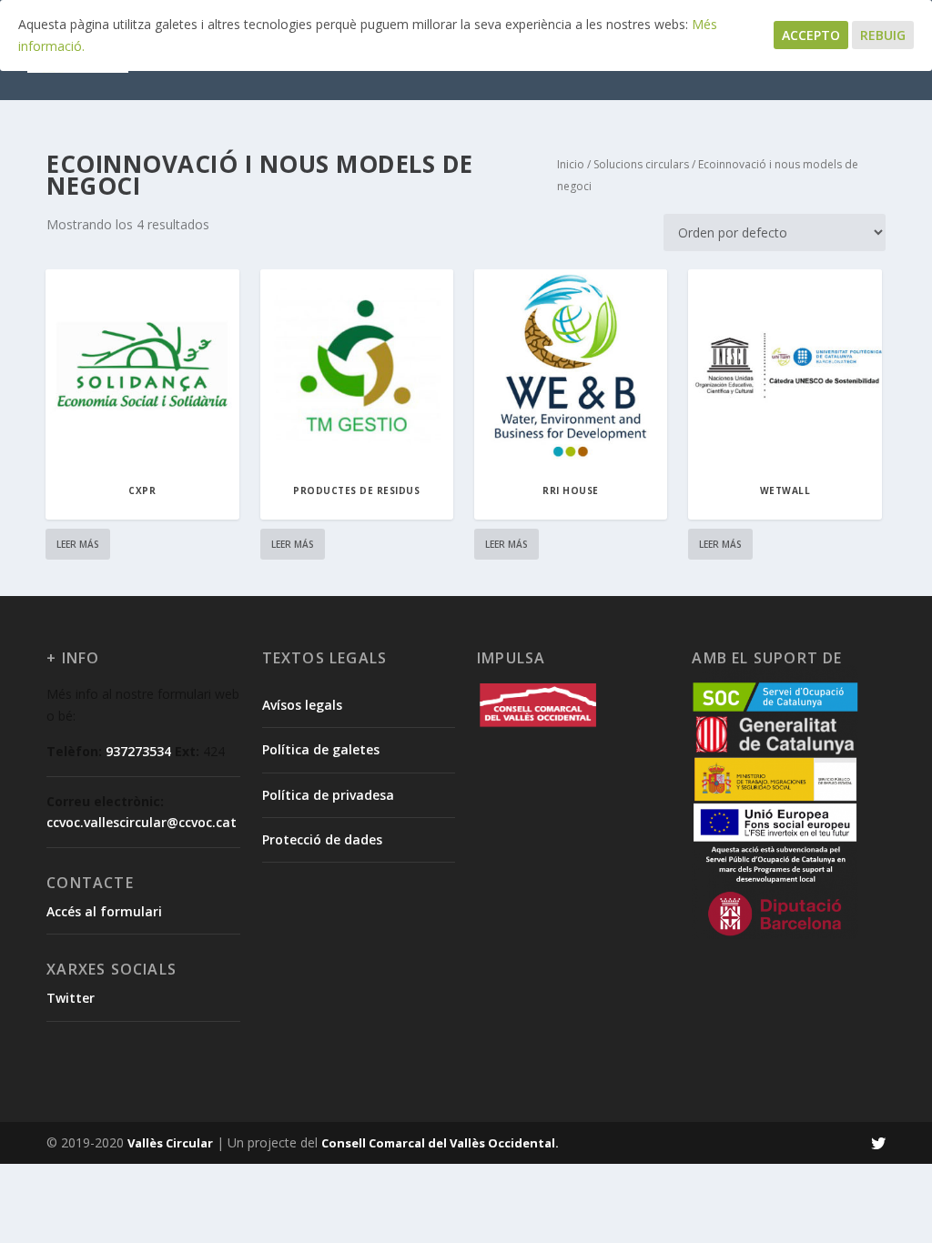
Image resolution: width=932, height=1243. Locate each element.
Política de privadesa (328, 794)
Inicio (570, 164)
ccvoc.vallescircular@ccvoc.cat (141, 822)
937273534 (138, 751)
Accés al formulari (104, 911)
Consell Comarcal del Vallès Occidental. (440, 1143)
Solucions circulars (641, 164)
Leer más (77, 544)
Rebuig (883, 35)
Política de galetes (321, 749)
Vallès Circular (170, 1143)
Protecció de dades (322, 839)
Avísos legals (302, 704)
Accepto (811, 35)
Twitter (70, 997)
